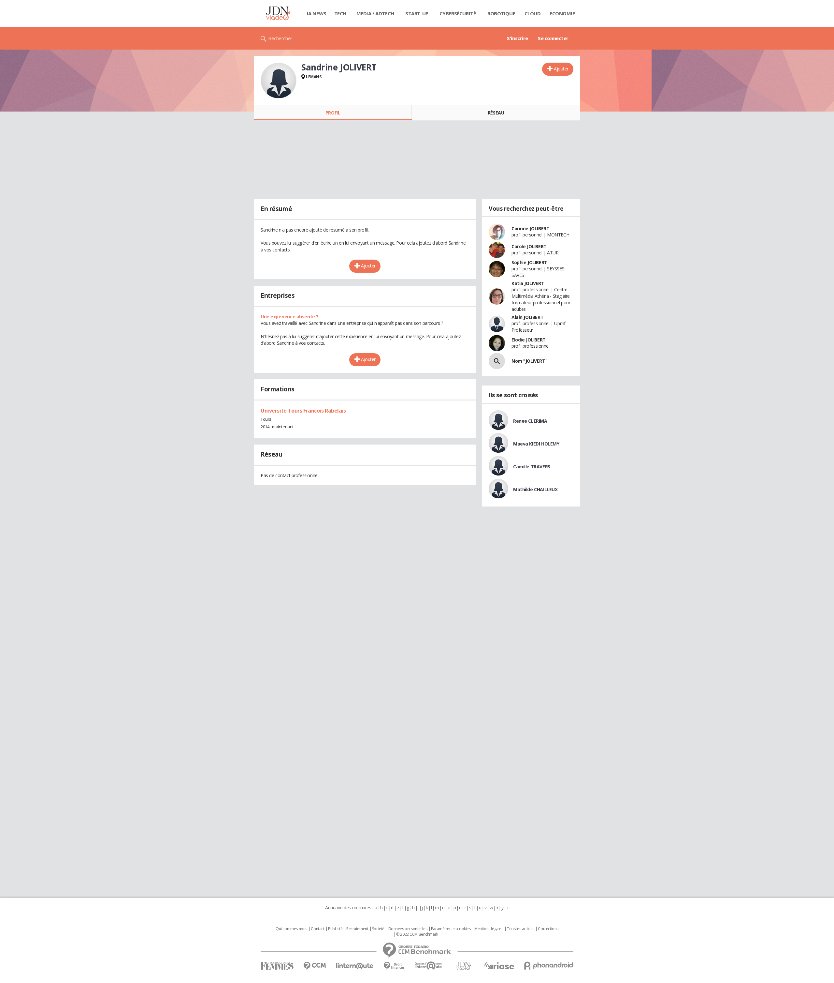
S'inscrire (517, 38)
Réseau (496, 113)
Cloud (533, 13)
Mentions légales (488, 929)
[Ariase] (499, 965)
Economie (562, 13)
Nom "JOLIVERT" (529, 361)
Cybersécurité (457, 13)
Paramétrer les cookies (451, 929)
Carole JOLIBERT (529, 246)
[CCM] (314, 966)
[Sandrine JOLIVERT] (278, 80)
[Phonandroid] (548, 965)
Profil (332, 113)
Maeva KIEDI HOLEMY (536, 444)
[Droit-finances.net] (394, 966)
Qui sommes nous (291, 929)
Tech (340, 13)
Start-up (416, 13)
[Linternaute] (355, 966)
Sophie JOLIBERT (529, 262)
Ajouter (561, 69)
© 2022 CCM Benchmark (417, 934)
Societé (378, 929)
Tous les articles (520, 929)
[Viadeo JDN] (463, 966)
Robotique (501, 13)
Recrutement (357, 929)
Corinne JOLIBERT (530, 228)
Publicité (335, 929)
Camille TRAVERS (531, 466)
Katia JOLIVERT (527, 283)
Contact (317, 929)
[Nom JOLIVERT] (497, 361)
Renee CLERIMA (530, 421)
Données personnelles (407, 929)
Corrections (548, 929)
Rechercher (280, 38)
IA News (316, 13)
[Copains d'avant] (429, 965)
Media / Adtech (375, 13)
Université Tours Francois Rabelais (303, 410)
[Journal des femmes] (277, 966)
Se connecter (553, 38)
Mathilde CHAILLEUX (535, 489)
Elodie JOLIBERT (528, 340)
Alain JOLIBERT (527, 317)
